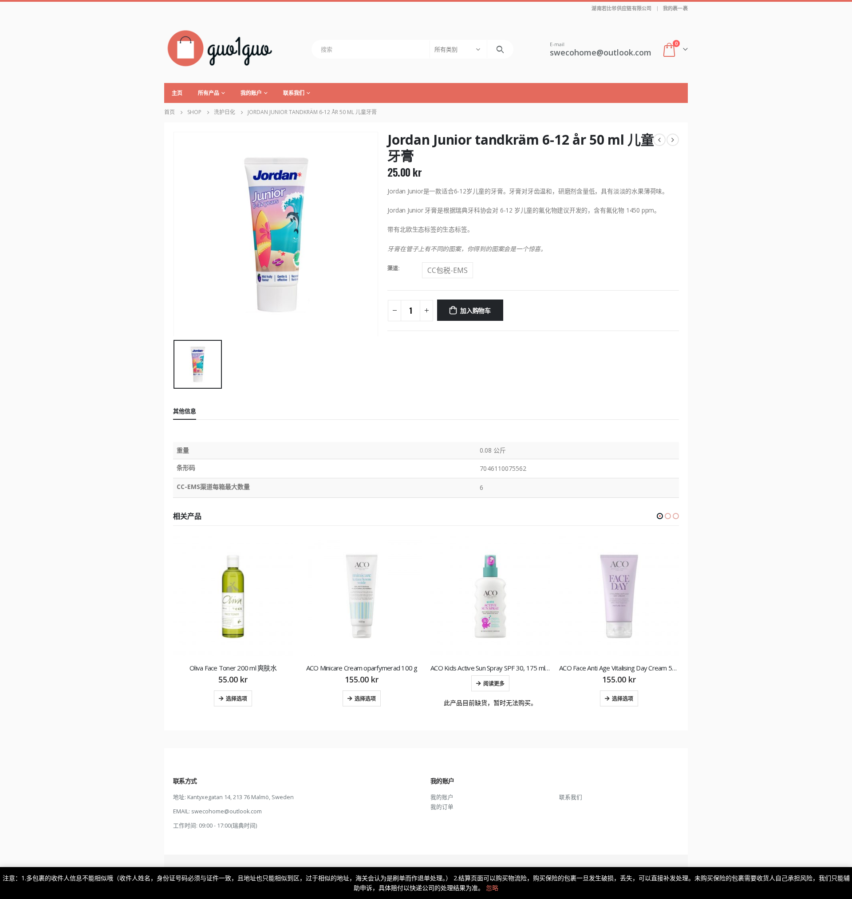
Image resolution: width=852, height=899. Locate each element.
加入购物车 (475, 310)
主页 (177, 93)
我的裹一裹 (675, 8)
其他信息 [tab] (184, 411)
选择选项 (236, 698)
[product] (233, 596)
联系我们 (293, 93)
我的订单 (442, 807)
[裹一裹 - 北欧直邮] (219, 49)
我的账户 (251, 93)
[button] (660, 516)
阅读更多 (494, 683)
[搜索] (500, 49)
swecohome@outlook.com (226, 811)
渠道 (392, 268)
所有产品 (208, 93)
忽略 (492, 887)
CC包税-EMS (447, 270)
